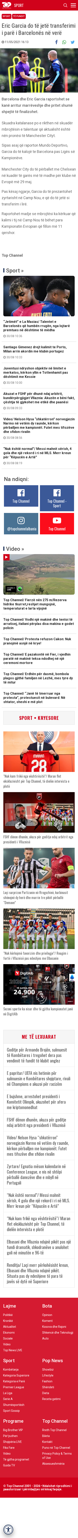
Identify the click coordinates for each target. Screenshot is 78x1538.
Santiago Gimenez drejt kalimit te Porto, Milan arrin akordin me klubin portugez (35, 352)
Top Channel (21, 501)
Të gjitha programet (16, 1459)
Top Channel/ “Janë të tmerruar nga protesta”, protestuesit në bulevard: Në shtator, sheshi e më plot (34, 697)
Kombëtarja (11, 1369)
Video (7, 1344)
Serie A (8, 1399)
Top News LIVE (12, 1350)
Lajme (9, 1306)
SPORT (19, 5)
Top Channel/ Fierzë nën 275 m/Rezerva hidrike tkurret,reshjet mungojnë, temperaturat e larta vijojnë (35, 604)
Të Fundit (19, 16)
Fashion (47, 1381)
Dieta (45, 1393)
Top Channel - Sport (57, 503)
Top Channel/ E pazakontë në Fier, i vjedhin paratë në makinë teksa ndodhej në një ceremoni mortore (37, 658)
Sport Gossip (11, 1410)
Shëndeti (48, 1387)
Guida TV (9, 1465)
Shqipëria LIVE (12, 1441)
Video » (15, 549)
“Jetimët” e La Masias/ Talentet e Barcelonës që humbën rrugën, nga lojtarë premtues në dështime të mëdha (36, 329)
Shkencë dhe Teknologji (57, 1332)
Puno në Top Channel (56, 1447)
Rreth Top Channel (54, 1430)
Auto (45, 1338)
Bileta (46, 1436)
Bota (47, 1306)
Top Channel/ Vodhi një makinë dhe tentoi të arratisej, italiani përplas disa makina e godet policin (38, 624)
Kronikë (8, 1320)
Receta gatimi (51, 1399)
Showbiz (48, 1369)
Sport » (15, 270)
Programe (13, 1421)
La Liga (7, 1393)
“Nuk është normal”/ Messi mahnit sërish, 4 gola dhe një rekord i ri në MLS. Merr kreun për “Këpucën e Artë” (37, 456)
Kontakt (47, 1441)
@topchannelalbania (21, 528)
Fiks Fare (9, 1447)
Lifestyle (47, 1375)
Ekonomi (9, 1332)
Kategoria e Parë (14, 1381)
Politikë (8, 1315)
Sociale (8, 1338)
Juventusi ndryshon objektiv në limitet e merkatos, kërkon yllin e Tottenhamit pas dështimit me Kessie (35, 375)
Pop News (52, 1360)
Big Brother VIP (13, 1430)
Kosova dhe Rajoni (54, 1326)
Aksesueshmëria (53, 1463)
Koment (47, 1320)
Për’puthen (10, 1436)
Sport (6, 16)
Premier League (13, 1387)
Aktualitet (9, 1326)
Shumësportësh (13, 1405)
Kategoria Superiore (16, 1375)
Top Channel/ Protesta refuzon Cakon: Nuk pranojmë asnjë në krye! (37, 641)
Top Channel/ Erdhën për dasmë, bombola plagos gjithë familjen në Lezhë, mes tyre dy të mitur (38, 678)
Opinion (47, 1315)
